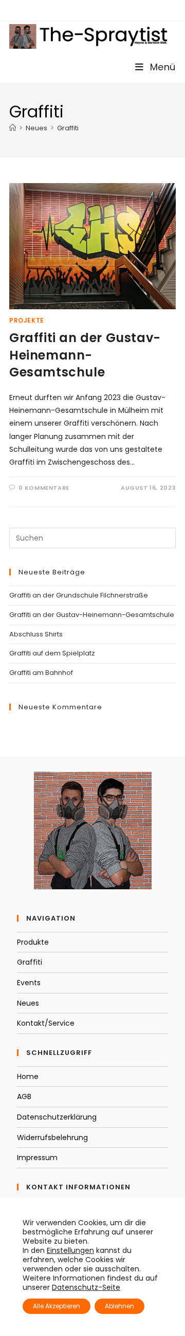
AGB (24, 1096)
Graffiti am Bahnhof (41, 672)
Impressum (37, 1157)
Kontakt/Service (46, 1023)
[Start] (12, 128)
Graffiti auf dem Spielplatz (52, 653)
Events (29, 983)
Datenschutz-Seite (86, 1287)
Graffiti (68, 128)
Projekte (26, 320)
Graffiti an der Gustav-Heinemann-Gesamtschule (85, 355)
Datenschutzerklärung (57, 1117)
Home (28, 1076)
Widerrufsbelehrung (52, 1137)
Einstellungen (70, 1250)
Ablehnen (119, 1306)
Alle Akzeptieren (56, 1306)
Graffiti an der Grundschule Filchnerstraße (78, 595)
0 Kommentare (43, 488)
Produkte (33, 942)
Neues (28, 1003)
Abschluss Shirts (36, 634)
